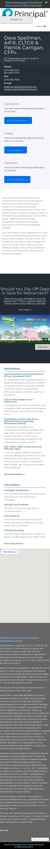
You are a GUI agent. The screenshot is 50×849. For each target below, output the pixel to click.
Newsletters (12, 368)
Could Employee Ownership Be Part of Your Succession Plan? (24, 375)
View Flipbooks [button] (16, 179)
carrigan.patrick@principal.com (20, 89)
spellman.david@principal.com (20, 86)
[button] (41, 26)
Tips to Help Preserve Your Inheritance (18, 400)
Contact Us (16, 19)
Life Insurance (11, 516)
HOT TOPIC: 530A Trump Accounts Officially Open (23, 447)
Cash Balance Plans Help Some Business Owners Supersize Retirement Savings (21, 421)
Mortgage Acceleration (16, 490)
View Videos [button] (14, 150)
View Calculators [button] (17, 120)
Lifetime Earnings (14, 530)
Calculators (11, 484)
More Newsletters (14, 474)
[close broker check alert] (46, 2)
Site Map (4, 830)
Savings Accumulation (16, 504)
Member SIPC (29, 768)
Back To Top (39, 839)
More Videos (25, 310)
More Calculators (14, 543)
